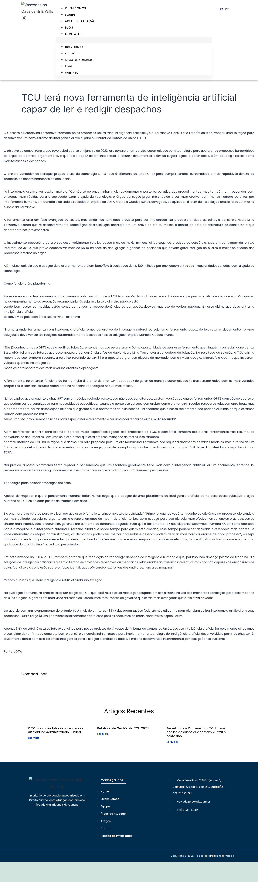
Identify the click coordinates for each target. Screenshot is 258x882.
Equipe (70, 15)
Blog (69, 28)
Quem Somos (75, 8)
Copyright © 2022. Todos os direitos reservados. (203, 855)
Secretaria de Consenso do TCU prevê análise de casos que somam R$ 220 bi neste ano (196, 732)
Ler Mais (33, 738)
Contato (72, 34)
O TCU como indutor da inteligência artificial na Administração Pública (55, 730)
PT (227, 9)
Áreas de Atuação (80, 21)
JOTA (18, 651)
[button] (134, 40)
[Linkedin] (177, 821)
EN (222, 9)
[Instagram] (186, 821)
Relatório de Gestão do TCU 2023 (123, 728)
